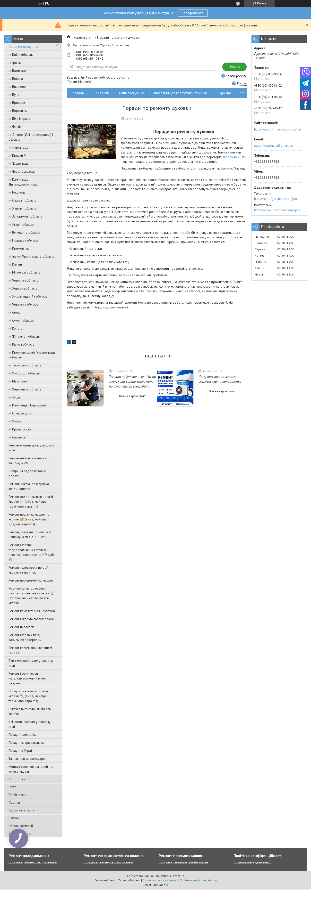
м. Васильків (17, 70)
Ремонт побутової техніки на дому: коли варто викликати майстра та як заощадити (132, 381)
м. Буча (14, 94)
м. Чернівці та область (25, 389)
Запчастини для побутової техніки (179, 93)
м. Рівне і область (21, 344)
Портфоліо (17, 779)
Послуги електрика (22, 734)
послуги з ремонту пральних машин (183, 862)
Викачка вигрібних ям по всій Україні (30, 711)
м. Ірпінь (15, 62)
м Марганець (18, 147)
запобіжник (231, 157)
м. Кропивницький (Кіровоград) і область (32, 354)
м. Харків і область (22, 208)
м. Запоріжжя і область (25, 216)
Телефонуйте (192, 12)
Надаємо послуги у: (23, 46)
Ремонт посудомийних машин (31, 580)
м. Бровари (17, 102)
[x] (74, 343)
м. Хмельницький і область (28, 296)
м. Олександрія (20, 413)
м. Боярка (16, 78)
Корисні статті (84, 37)
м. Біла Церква (19, 118)
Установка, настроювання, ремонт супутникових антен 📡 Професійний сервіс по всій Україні (31, 595)
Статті (13, 787)
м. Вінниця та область (24, 232)
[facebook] (69, 343)
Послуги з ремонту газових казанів (108, 862)
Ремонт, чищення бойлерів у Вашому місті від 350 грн (30, 534)
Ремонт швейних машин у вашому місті (28, 460)
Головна (78, 93)
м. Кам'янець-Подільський (28, 405)
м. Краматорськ (20, 429)
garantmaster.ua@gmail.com (274, 145)
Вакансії (14, 818)
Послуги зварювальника (26, 742)
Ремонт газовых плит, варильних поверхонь (25, 637)
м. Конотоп (16, 328)
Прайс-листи (17, 795)
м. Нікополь (17, 192)
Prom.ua (178, 876)
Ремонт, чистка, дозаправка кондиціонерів (29, 486)
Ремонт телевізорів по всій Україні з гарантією (28, 569)
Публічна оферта (21, 810)
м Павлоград (18, 163)
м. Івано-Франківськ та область (31, 256)
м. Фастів (15, 126)
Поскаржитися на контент (160, 880)
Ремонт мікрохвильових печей (31, 619)
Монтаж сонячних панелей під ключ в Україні (31, 769)
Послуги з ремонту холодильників (33, 862)
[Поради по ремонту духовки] (91, 141)
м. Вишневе (17, 86)
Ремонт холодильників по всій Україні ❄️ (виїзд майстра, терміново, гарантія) (31, 501)
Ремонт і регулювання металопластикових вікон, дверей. (27, 678)
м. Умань (15, 421)
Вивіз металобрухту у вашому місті (31, 663)
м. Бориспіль (18, 110)
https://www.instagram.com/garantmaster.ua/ (279, 210)
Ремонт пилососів (22, 627)
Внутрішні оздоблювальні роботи (27, 473)
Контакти (101, 93)
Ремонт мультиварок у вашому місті (31, 447)
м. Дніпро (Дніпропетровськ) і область (31, 137)
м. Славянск (17, 437)
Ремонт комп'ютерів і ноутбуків (32, 611)
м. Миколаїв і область (24, 272)
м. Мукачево (18, 381)
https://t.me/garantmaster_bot (275, 198)
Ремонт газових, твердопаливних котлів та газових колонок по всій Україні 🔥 (32, 552)
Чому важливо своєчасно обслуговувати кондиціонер (220, 379)
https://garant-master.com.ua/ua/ (277, 129)
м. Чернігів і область (23, 280)
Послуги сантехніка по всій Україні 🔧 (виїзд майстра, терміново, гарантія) (28, 696)
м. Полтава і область (23, 240)
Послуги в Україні (21, 750)
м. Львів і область (21, 224)
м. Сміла (14, 312)
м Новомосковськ (22, 171)
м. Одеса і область (22, 200)
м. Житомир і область (24, 336)
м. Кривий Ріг (18, 155)
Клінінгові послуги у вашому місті (30, 724)
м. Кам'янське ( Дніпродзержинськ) (23, 181)
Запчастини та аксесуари (27, 758)
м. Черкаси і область (23, 304)
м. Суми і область (21, 320)
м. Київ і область (21, 54)
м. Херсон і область (23, 288)
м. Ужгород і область (24, 373)
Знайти (234, 67)
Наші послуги (129, 93)
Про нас (14, 802)
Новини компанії (21, 826)
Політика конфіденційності (252, 862)
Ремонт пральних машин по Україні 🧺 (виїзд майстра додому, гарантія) (29, 519)
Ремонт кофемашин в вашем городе (30, 650)
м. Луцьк (15, 397)
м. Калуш (15, 264)
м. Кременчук (19, 248)
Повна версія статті (132, 396)
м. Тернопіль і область (25, 365)
